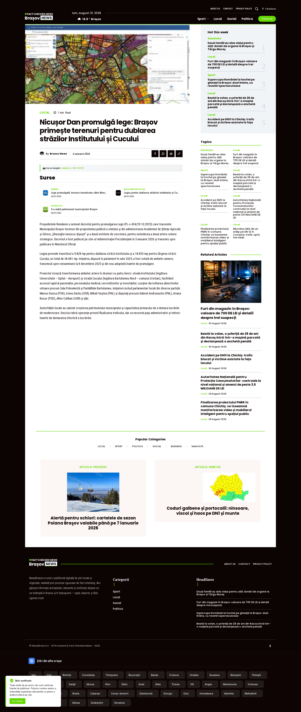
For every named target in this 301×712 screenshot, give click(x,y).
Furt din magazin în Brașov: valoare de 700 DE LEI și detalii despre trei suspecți (232, 64)
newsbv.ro (67, 168)
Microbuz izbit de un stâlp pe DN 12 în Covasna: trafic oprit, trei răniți (246, 233)
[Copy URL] (179, 153)
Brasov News (58, 153)
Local (45, 112)
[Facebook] (263, 9)
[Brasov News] (43, 154)
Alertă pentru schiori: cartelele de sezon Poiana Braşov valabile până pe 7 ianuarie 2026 (93, 523)
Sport (211, 75)
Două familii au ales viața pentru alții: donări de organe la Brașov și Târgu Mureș (231, 46)
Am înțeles (17, 701)
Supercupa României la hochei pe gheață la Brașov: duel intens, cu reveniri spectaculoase (231, 83)
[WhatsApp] (163, 153)
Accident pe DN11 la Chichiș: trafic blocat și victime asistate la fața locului (231, 122)
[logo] (44, 17)
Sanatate (214, 38)
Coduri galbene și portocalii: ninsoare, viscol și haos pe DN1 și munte (208, 511)
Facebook (270, 8)
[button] (256, 9)
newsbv (79, 168)
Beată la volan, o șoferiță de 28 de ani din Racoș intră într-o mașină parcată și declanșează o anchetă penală (231, 102)
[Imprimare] (171, 153)
